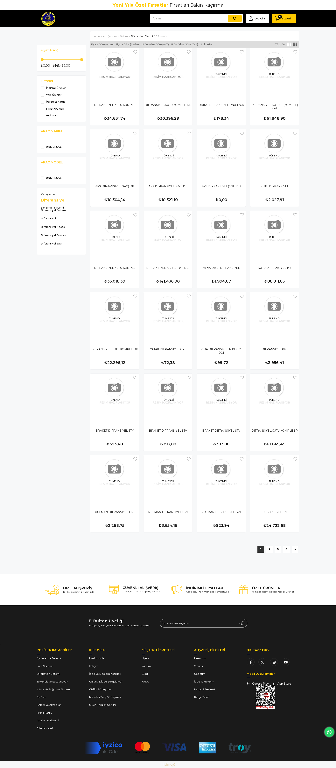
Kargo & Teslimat (204, 689)
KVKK (145, 681)
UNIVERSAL (53, 147)
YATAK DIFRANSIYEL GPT (168, 349)
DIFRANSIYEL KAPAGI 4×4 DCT (168, 268)
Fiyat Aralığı (50, 50)
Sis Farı (41, 697)
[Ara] (235, 18)
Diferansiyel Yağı (51, 243)
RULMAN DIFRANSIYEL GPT (115, 512)
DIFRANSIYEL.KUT (275, 349)
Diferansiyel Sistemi (53, 210)
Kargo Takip (201, 697)
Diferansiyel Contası (53, 235)
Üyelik (146, 658)
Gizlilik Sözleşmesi (100, 689)
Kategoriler (48, 194)
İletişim (93, 666)
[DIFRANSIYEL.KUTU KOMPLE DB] (168, 72)
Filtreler (47, 81)
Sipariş (198, 666)
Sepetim (199, 673)
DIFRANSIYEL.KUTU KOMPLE (115, 105)
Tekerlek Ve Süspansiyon (52, 681)
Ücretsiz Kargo (56, 101)
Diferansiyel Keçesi (53, 227)
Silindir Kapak (45, 728)
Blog (145, 673)
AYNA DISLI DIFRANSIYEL (221, 268)
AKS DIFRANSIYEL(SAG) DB (114, 186)
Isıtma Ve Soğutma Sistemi (53, 689)
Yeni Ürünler (53, 95)
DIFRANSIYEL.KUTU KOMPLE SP (275, 430)
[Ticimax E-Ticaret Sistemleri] (168, 765)
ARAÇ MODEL (52, 162)
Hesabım (200, 658)
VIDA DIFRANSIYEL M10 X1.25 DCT (221, 350)
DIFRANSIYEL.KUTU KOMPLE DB (168, 105)
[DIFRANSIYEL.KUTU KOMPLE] (114, 72)
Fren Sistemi (44, 666)
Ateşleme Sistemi (48, 720)
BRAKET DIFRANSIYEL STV (115, 430)
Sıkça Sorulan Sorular (102, 704)
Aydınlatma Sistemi (49, 658)
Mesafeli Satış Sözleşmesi (105, 697)
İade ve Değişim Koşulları (105, 673)
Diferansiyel (48, 218)
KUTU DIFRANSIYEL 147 (274, 268)
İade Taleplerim (204, 681)
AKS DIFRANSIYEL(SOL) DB (221, 186)
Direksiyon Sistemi (48, 673)
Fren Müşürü (44, 712)
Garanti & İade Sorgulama (105, 681)
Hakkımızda (96, 658)
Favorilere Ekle (135, 52)
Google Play (260, 683)
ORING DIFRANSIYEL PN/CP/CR (221, 105)
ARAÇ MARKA (52, 131)
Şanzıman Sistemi (52, 207)
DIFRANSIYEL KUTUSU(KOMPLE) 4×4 (274, 106)
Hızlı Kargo (53, 115)
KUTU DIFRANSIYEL (275, 186)
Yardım (146, 666)
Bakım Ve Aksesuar (49, 704)
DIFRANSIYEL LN (274, 512)
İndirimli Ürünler (56, 88)
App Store (284, 683)
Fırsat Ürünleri (55, 108)
